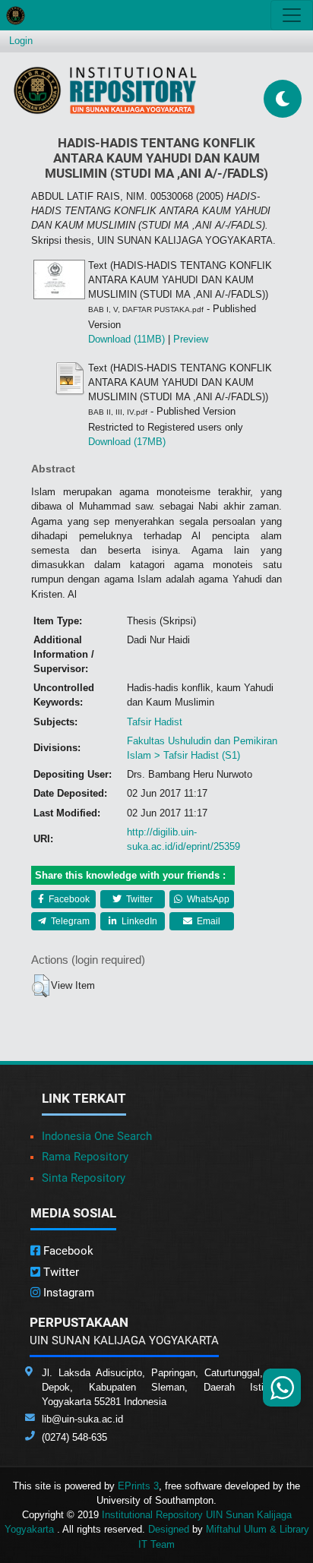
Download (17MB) (127, 441)
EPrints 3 (138, 1486)
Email (207, 921)
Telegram (69, 921)
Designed (168, 1529)
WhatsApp (207, 899)
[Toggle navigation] (291, 15)
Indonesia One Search (97, 1136)
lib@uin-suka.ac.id (82, 1419)
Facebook (68, 899)
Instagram (67, 1292)
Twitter (138, 899)
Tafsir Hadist (154, 722)
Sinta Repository (83, 1178)
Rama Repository (85, 1157)
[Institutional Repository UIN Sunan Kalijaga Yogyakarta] (105, 90)
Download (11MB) (126, 339)
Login (21, 40)
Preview (190, 339)
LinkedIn (138, 921)
